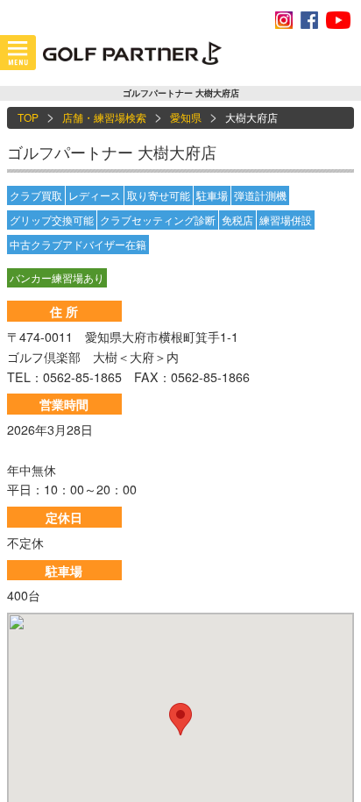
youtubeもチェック (338, 20)
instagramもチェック (284, 20)
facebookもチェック (309, 20)
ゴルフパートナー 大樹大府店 (111, 151)
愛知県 (186, 117)
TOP (28, 117)
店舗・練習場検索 (104, 117)
